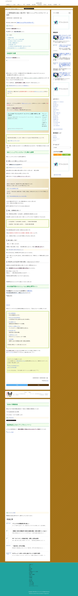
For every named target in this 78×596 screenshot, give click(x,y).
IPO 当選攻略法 (12, 313)
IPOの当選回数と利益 (14, 188)
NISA (54, 108)
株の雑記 (55, 117)
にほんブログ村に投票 (11, 367)
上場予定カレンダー (13, 334)
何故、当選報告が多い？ (13, 42)
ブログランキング (56, 138)
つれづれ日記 (56, 122)
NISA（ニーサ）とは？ (15, 140)
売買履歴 (55, 119)
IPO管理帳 (11, 339)
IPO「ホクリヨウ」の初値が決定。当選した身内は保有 (25, 538)
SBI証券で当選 (10, 37)
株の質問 (55, 116)
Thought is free (46, 593)
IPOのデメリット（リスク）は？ (15, 167)
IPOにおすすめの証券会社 (14, 317)
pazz (47, 380)
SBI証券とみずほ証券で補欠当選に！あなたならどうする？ (19, 46)
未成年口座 (56, 109)
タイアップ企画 (12, 512)
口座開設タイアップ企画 (58, 101)
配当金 (55, 106)
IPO (10, 6)
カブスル (11, 352)
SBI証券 (9, 57)
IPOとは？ (11, 25)
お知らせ (55, 120)
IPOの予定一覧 (12, 330)
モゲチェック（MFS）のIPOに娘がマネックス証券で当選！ (26, 553)
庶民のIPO (29, 290)
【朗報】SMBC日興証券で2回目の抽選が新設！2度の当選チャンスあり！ (29, 531)
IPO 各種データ (12, 321)
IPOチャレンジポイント (39, 91)
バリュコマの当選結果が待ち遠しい (20, 523)
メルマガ (30, 578)
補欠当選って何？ (12, 44)
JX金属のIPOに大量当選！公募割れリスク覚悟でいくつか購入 (65, 55)
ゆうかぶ (54, 140)
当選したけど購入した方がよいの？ (15, 41)
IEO (54, 111)
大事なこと (56, 114)
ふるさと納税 (56, 125)
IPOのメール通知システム (14, 326)
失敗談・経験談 (56, 112)
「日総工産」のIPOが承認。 (19, 546)
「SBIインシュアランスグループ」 (25, 22)
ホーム (7, 6)
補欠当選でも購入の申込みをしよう (16, 249)
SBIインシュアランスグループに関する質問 (15, 39)
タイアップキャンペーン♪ (33, 585)
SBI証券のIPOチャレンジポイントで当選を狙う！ (19, 85)
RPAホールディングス (26, 103)
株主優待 (30, 568)
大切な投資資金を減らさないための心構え (18, 196)
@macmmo (11, 417)
